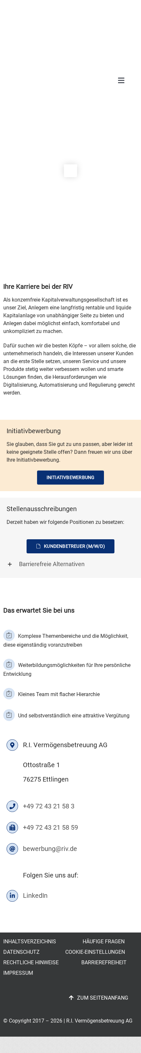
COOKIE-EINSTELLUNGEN (95, 952)
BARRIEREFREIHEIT (104, 962)
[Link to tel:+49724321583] (12, 806)
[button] (70, 564)
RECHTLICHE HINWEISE (31, 962)
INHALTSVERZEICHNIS (29, 941)
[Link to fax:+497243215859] (12, 827)
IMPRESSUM (18, 973)
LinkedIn (35, 895)
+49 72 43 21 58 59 (49, 827)
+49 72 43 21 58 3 (47, 806)
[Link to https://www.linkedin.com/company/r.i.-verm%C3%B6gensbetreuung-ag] (12, 895)
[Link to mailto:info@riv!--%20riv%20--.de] (12, 849)
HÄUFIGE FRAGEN (104, 941)
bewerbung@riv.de (49, 849)
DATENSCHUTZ (21, 952)
